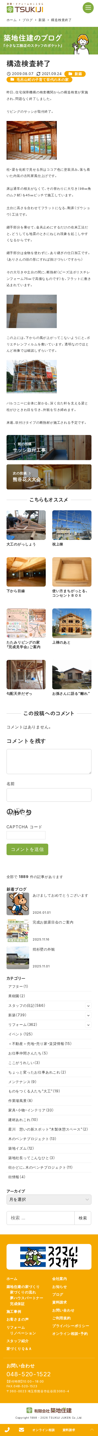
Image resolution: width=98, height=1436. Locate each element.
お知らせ (59, 1286)
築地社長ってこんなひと (31, 1158)
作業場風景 (20, 1100)
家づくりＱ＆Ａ (19, 1348)
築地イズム (21, 1148)
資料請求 (59, 1302)
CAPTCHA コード (24, 826)
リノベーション (23, 1333)
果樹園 (17, 996)
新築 (78, 74)
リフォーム (23, 1024)
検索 (83, 1217)
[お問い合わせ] (21, 1430)
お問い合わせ (63, 1310)
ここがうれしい (24, 1062)
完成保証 (17, 1303)
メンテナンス (22, 1082)
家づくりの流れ (23, 1292)
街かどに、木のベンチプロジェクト (40, 1167)
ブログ (57, 1294)
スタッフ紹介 (18, 1341)
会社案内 (59, 1278)
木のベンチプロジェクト (32, 1139)
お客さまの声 (18, 1319)
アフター (18, 986)
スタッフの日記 (27, 1005)
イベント (20, 1034)
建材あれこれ (23, 1119)
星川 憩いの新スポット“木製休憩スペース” (48, 1129)
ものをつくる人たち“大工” (34, 1091)
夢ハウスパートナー (26, 1298)
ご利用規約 (61, 1318)
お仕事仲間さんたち (28, 1053)
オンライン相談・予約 (70, 1333)
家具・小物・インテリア (31, 1110)
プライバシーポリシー (70, 1326)
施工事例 (14, 1311)
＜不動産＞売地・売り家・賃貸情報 (40, 1043)
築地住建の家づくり (23, 1286)
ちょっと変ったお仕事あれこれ (37, 1072)
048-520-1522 (29, 1374)
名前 (11, 783)
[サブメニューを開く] (88, 1005)
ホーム (12, 1278)
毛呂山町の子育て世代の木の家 (43, 79)
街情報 (17, 1177)
